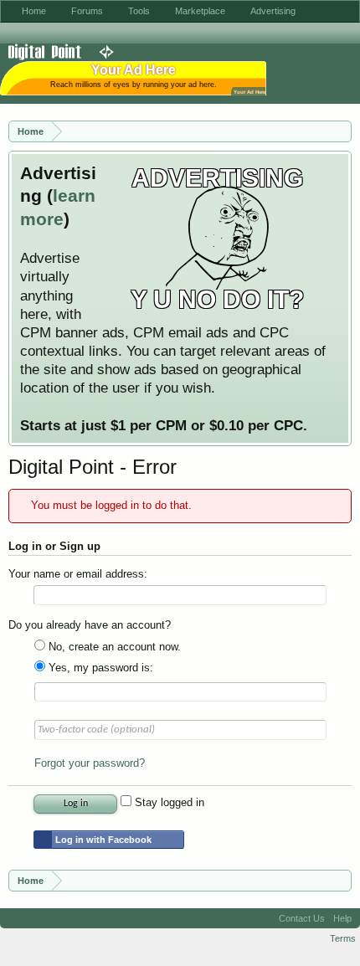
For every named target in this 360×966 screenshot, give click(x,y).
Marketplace (200, 11)
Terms (343, 938)
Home (34, 11)
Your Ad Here (249, 92)
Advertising (273, 11)
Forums (87, 11)
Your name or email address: (77, 574)
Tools (139, 11)
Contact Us (302, 918)
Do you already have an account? (89, 625)
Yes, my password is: (99, 667)
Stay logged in (167, 802)
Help (342, 918)
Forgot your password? (89, 763)
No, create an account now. (113, 646)
